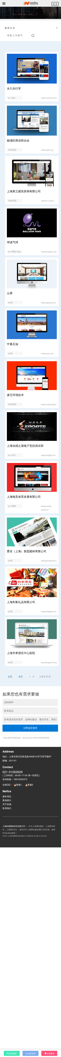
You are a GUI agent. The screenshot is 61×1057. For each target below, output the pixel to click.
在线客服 (50, 1053)
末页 (20, 676)
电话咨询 (32, 1053)
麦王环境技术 (15, 395)
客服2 (30, 784)
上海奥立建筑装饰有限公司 (24, 191)
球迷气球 (12, 242)
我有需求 (13, 1053)
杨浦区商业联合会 (18, 140)
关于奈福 (7, 804)
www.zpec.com (47, 353)
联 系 (55, 4)
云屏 (10, 293)
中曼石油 (12, 344)
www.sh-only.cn (47, 200)
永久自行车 (14, 88)
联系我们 (7, 808)
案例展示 (7, 800)
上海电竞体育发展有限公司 (24, 496)
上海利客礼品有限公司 (21, 602)
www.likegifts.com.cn (50, 611)
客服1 (19, 784)
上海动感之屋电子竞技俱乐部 (25, 445)
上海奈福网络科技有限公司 (17, 836)
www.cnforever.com (49, 97)
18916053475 (20, 779)
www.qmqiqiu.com (49, 251)
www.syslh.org (47, 150)
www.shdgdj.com (48, 455)
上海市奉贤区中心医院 (21, 653)
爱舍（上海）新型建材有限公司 (26, 551)
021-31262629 (13, 771)
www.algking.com (48, 302)
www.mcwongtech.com (51, 404)
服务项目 (7, 796)
